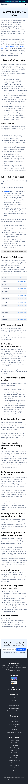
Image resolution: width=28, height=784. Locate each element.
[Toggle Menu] (25, 4)
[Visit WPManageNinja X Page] (16, 689)
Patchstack (4, 46)
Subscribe (21, 649)
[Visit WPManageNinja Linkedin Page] (14, 689)
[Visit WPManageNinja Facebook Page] (8, 689)
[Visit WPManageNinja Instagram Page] (11, 689)
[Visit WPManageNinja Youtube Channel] (19, 689)
